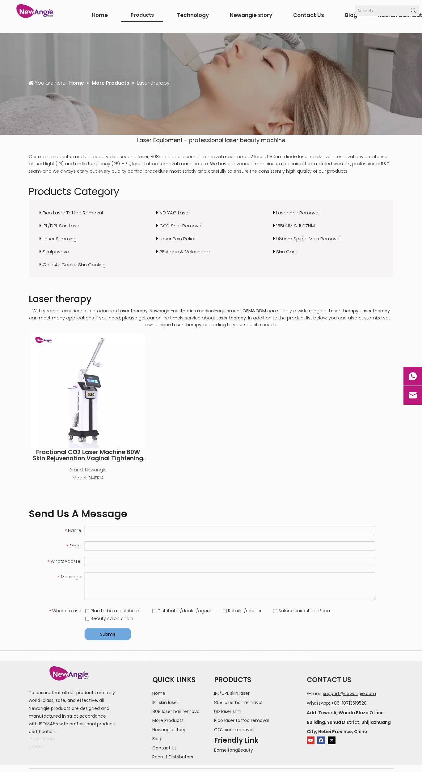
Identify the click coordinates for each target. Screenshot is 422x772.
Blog (156, 739)
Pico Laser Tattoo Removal (73, 212)
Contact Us (164, 748)
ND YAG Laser (174, 212)
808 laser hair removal (176, 711)
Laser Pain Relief (177, 238)
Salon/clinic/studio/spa (303, 611)
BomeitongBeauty (233, 750)
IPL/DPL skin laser (232, 693)
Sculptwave (56, 251)
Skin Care (287, 251)
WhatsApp (318, 703)
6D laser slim (227, 711)
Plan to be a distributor (115, 611)
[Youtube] (310, 740)
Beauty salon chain (111, 618)
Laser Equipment (160, 140)
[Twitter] (331, 740)
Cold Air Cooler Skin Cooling (74, 264)
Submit (108, 634)
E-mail (314, 693)
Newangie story (168, 730)
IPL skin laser (165, 702)
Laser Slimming (60, 238)
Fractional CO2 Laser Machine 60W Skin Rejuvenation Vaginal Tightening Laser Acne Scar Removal (88, 455)
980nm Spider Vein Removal (308, 238)
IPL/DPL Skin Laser (62, 225)
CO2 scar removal (233, 730)
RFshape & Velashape (184, 251)
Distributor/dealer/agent (183, 611)
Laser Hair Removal (297, 212)
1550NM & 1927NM (295, 225)
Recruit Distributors (172, 757)
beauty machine (262, 140)
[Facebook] (321, 740)
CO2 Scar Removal (180, 225)
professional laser (213, 140)
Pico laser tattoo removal (241, 720)
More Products (168, 720)
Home (158, 693)
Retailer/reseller (244, 611)
